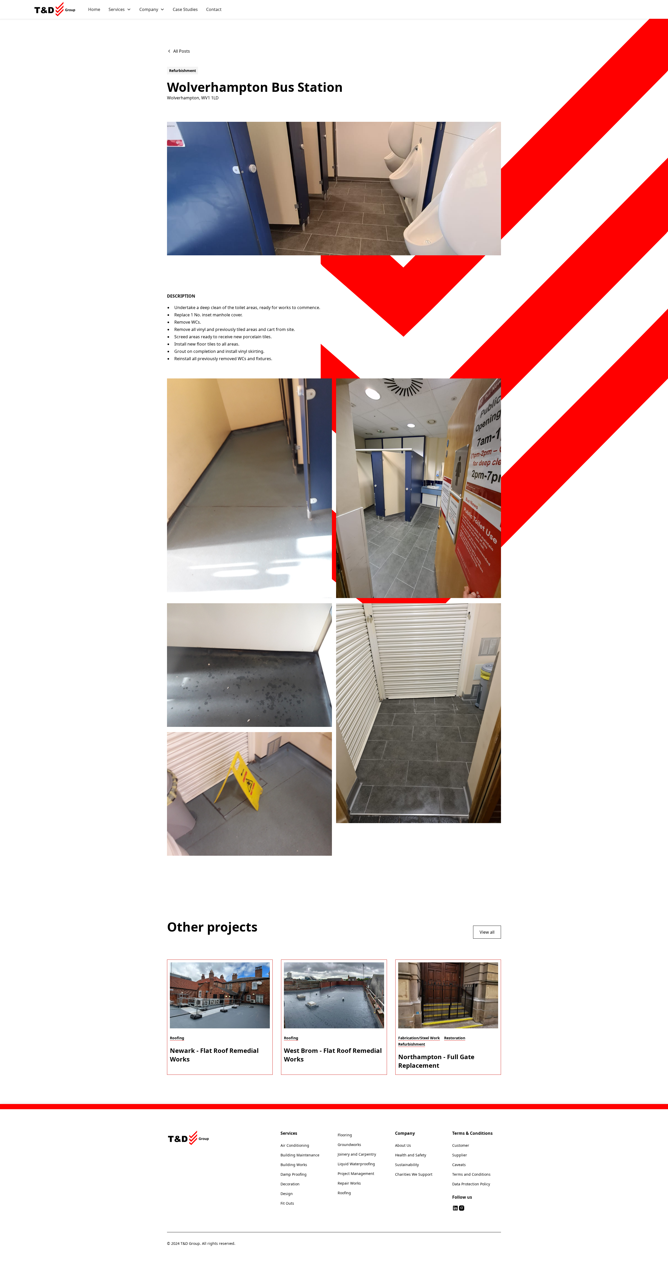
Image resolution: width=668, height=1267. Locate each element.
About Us (403, 1145)
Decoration (290, 1183)
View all (487, 932)
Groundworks (349, 1144)
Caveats (459, 1164)
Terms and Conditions (471, 1174)
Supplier (459, 1155)
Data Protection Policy (471, 1183)
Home (94, 9)
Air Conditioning (295, 1145)
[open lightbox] (249, 488)
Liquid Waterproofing (356, 1163)
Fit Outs (287, 1203)
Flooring (345, 1134)
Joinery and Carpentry (357, 1154)
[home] (55, 9)
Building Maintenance (300, 1155)
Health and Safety (410, 1155)
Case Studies (185, 9)
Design (287, 1193)
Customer (460, 1145)
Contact (214, 9)
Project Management (356, 1173)
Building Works (294, 1164)
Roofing (344, 1192)
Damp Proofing (294, 1174)
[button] (119, 9)
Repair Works (349, 1183)
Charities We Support (413, 1174)
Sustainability (407, 1164)
